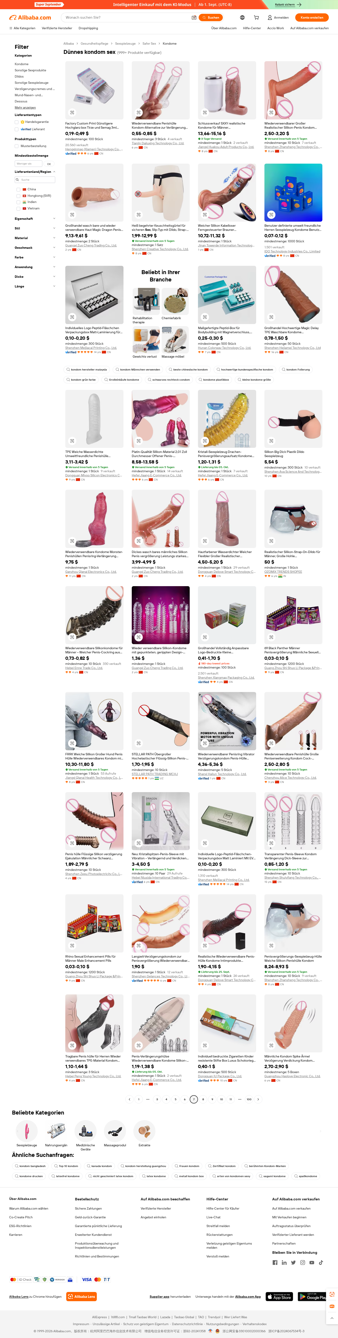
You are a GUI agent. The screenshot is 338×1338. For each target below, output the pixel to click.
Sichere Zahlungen (88, 1208)
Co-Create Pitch (21, 1217)
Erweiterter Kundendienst (93, 1235)
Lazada (165, 1317)
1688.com (118, 1317)
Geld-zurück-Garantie (90, 1217)
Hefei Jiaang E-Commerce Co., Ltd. (157, 475)
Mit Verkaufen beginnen (289, 1217)
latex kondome (156, 1176)
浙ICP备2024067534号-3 (286, 1331)
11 (230, 1099)
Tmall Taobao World (142, 1317)
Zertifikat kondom (224, 1166)
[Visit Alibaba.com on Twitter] (293, 1262)
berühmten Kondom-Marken (267, 1166)
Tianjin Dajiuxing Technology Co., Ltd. (158, 143)
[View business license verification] (210, 1331)
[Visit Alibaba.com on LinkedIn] (284, 1262)
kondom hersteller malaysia (89, 369)
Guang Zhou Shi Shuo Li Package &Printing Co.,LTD (293, 668)
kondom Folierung (298, 369)
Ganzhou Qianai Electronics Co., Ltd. (91, 571)
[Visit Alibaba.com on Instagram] (302, 1262)
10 (221, 1099)
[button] (194, 17)
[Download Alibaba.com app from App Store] (279, 1296)
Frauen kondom (189, 1166)
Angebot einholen (153, 1217)
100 (249, 1099)
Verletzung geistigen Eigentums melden (229, 1245)
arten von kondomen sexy (233, 1176)
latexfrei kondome (68, 1176)
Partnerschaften (284, 1243)
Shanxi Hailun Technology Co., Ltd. (222, 774)
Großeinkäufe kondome (124, 379)
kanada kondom (102, 1166)
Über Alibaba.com (22, 1199)
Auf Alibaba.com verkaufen (291, 1208)
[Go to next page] (258, 1099)
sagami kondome (275, 1176)
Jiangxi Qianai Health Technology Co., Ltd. (94, 777)
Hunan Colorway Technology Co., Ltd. (224, 348)
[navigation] (35, 572)
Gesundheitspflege (94, 43)
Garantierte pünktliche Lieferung (98, 1226)
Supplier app (159, 1296)
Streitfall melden (218, 1226)
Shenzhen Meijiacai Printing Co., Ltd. (91, 348)
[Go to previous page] (129, 1099)
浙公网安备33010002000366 (244, 1331)
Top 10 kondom (68, 1166)
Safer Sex (149, 43)
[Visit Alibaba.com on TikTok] (321, 1262)
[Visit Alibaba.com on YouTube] (312, 1262)
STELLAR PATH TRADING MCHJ (155, 774)
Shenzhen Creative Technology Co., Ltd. (160, 249)
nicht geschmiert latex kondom (113, 1176)
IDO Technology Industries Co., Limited (292, 251)
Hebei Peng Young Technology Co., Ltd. (93, 1076)
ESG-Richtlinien (20, 1226)
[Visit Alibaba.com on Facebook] (275, 1262)
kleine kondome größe (256, 379)
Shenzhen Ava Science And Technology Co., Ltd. (293, 471)
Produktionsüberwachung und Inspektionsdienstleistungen (96, 1245)
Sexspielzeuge (125, 43)
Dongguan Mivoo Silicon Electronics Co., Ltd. (94, 475)
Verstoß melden (217, 1256)
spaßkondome (308, 1176)
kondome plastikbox (216, 379)
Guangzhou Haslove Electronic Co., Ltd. (292, 1076)
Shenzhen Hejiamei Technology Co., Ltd (292, 348)
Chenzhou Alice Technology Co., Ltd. (290, 777)
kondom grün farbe (83, 379)
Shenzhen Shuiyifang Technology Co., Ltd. (293, 877)
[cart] (257, 18)
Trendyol (214, 1317)
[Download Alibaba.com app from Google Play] (313, 1296)
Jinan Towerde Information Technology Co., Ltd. (227, 245)
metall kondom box (191, 1176)
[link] (332, 1294)
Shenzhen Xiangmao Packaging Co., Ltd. (226, 677)
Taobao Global (184, 1317)
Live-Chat (213, 1217)
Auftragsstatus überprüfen (291, 1226)
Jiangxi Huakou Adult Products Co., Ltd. (226, 147)
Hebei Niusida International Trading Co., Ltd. (161, 877)
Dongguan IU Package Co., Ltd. (220, 1076)
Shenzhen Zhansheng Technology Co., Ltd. (293, 147)
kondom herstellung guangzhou (145, 1166)
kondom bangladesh (33, 1166)
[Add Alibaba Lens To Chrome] (81, 1296)
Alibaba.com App (248, 1296)
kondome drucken (31, 1176)
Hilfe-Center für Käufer (222, 1208)
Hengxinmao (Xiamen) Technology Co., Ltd (94, 149)
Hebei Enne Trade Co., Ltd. (84, 668)
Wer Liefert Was (235, 1317)
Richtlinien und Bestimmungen (97, 1256)
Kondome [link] (170, 43)
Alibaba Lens (19, 1296)
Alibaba (68, 43)
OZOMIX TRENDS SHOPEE (283, 571)
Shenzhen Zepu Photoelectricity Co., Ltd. (94, 874)
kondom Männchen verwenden (140, 369)
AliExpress (99, 1317)
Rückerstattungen (219, 1235)
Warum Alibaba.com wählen (28, 1208)
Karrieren (15, 1235)
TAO (201, 1317)
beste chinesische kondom (190, 369)
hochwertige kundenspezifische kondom (247, 369)
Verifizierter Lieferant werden (293, 1235)
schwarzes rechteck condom (171, 379)
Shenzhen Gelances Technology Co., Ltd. (161, 976)
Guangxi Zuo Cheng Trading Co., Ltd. (91, 245)
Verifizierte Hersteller (156, 1208)
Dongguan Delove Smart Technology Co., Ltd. (227, 571)
